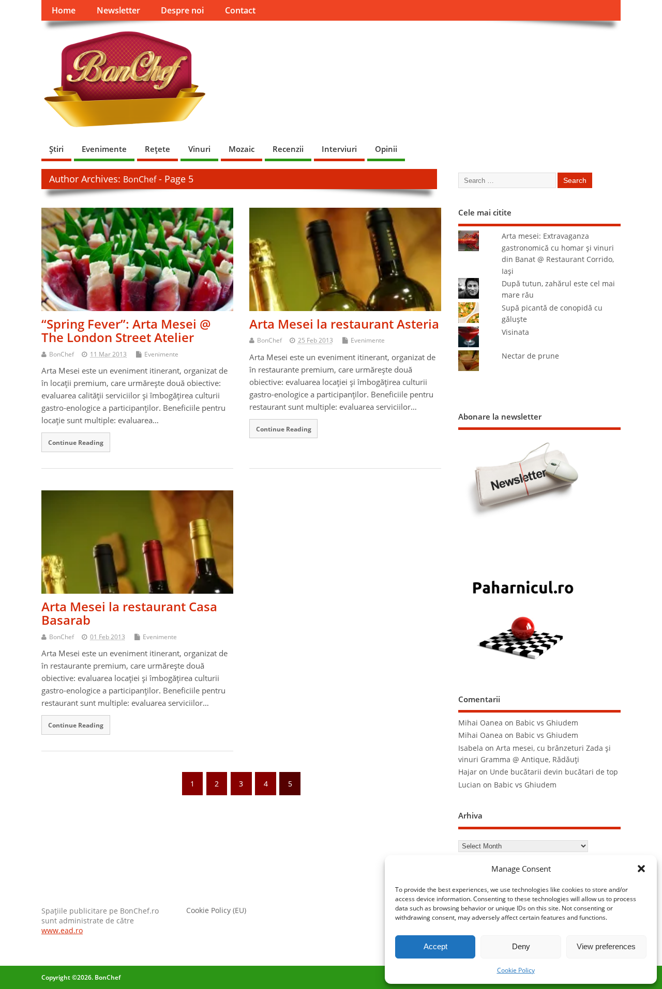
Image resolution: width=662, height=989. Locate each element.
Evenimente (104, 149)
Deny (521, 946)
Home (64, 10)
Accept (435, 946)
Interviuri (339, 149)
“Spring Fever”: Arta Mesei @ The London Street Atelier (126, 330)
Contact (240, 10)
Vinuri (199, 149)
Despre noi (182, 10)
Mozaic (241, 149)
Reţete (157, 149)
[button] (641, 868)
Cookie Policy (516, 970)
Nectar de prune (530, 356)
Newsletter (118, 10)
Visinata (515, 332)
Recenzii (288, 149)
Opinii (386, 149)
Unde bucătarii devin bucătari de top (554, 772)
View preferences (606, 946)
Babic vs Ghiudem (547, 723)
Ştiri (56, 149)
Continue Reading (75, 442)
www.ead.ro (62, 930)
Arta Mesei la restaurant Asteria (344, 323)
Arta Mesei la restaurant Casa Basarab (129, 613)
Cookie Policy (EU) (216, 910)
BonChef (139, 179)
